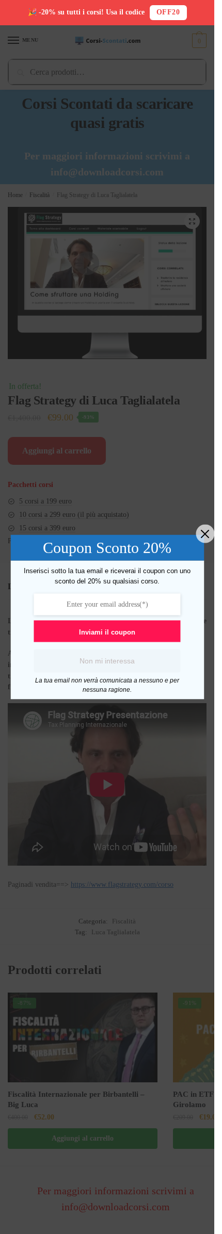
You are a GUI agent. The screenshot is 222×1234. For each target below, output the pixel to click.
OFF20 (168, 12)
